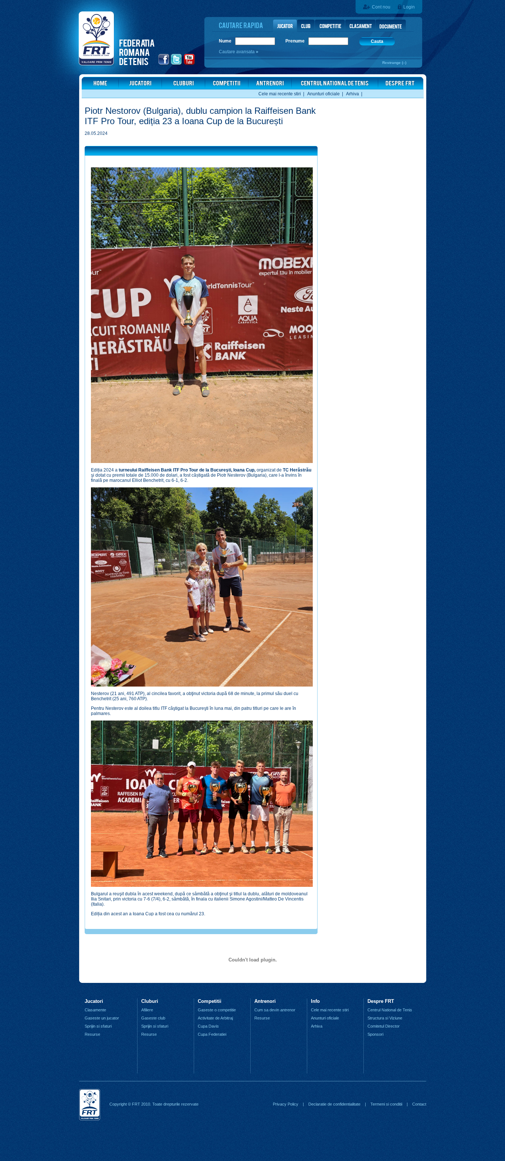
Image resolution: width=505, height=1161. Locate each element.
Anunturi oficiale (323, 93)
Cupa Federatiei (212, 1034)
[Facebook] (164, 64)
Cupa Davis (208, 1026)
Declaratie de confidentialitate (334, 1104)
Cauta (377, 41)
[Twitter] (176, 64)
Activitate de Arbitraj (215, 1018)
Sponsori (375, 1034)
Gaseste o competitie (217, 1010)
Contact (419, 1104)
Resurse (92, 1034)
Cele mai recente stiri (279, 93)
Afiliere (147, 1010)
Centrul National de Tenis (389, 1010)
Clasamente (95, 1010)
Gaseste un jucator (102, 1018)
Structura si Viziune (384, 1018)
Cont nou (381, 7)
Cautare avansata (237, 51)
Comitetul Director (383, 1026)
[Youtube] (189, 64)
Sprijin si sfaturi (98, 1026)
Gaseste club (153, 1018)
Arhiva (352, 93)
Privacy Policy (285, 1104)
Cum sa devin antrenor (274, 1010)
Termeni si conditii (386, 1104)
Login (409, 7)
